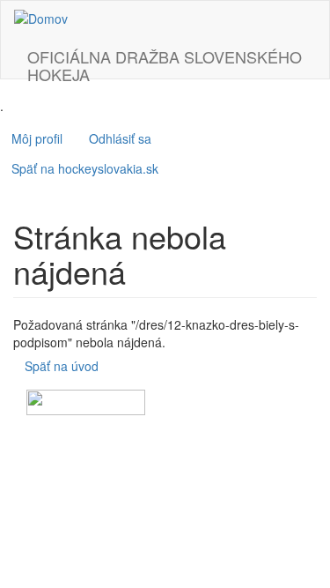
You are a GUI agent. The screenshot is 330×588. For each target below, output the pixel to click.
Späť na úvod (62, 366)
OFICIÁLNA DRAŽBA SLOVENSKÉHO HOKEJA (164, 61)
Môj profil (36, 138)
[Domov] (41, 17)
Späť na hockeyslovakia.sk (84, 168)
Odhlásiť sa (120, 138)
